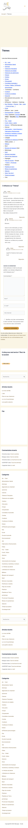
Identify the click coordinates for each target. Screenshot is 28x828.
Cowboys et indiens (7, 521)
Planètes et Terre (6, 592)
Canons (4, 492)
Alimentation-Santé (7, 481)
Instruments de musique (9, 561)
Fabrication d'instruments (9, 544)
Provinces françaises (8, 598)
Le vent (13, 465)
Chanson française (7, 495)
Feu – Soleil (5, 549)
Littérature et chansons (8, 569)
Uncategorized (6, 609)
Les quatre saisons (7, 402)
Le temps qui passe (7, 566)
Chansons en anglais (8, 498)
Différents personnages (8, 527)
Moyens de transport (11, 148)
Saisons (4, 604)
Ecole (3, 532)
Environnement (6, 538)
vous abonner (7, 323)
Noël (17, 116)
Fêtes (3, 547)
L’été (3, 393)
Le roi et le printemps (8, 399)
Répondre (22, 217)
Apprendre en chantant (8, 487)
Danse (3, 524)
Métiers (4, 572)
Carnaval (17, 114)
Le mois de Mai (6, 390)
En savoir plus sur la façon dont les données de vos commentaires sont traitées (13, 337)
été (3, 541)
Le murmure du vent (16, 459)
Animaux (4, 484)
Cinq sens (4, 504)
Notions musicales (7, 581)
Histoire (7, 125)
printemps (5, 595)
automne (4, 490)
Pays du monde (6, 586)
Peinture (4, 589)
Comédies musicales (8, 512)
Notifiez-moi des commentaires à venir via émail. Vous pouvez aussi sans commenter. (13, 321)
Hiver (3, 558)
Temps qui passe (6, 606)
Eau (3, 529)
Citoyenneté (5, 509)
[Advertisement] (14, 30)
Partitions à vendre (7, 584)
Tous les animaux (16, 462)
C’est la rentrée (14, 454)
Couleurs (4, 518)
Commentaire (7, 276)
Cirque (4, 507)
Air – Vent (5, 478)
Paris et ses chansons (8, 396)
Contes (4, 515)
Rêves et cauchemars (8, 601)
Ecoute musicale (6, 535)
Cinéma (4, 501)
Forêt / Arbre (5, 552)
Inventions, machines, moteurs (13, 133)
